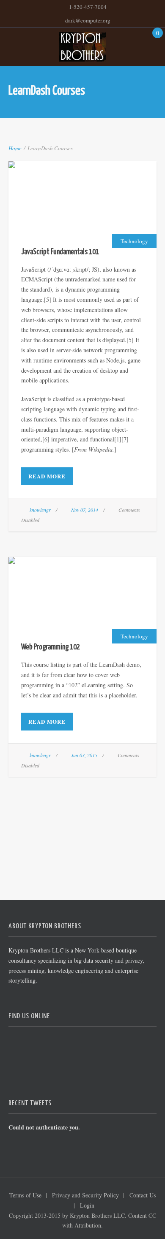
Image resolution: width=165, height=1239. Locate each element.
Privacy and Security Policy (85, 1195)
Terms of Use (25, 1195)
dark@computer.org (87, 20)
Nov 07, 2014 (84, 509)
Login (87, 1205)
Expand (60, 209)
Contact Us (142, 1195)
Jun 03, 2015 (84, 755)
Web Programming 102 (82, 583)
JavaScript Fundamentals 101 (83, 188)
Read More (47, 476)
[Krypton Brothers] (82, 47)
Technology (134, 241)
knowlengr (40, 509)
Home (15, 148)
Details (104, 209)
